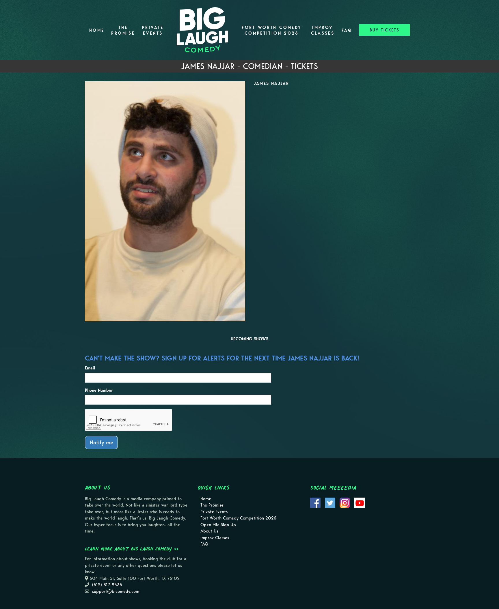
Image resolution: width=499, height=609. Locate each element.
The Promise (123, 30)
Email (90, 368)
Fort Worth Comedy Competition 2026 (271, 30)
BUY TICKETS (384, 30)
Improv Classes (323, 30)
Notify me (101, 442)
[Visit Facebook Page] (315, 502)
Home (96, 30)
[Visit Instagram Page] (345, 502)
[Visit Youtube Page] (359, 502)
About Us (209, 531)
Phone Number (99, 390)
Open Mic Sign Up (218, 524)
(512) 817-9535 (107, 584)
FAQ (347, 30)
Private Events (153, 30)
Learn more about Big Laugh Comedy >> (132, 548)
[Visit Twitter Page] (330, 502)
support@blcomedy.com (115, 591)
